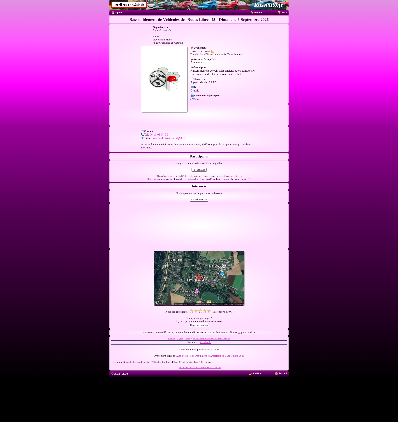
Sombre (256, 373)
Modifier (256, 12)
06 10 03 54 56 (159, 134)
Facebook (205, 342)
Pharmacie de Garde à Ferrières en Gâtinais (200, 367)
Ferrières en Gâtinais (129, 5)
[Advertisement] (199, 124)
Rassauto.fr (268, 4)
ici (239, 332)
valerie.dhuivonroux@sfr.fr (169, 138)
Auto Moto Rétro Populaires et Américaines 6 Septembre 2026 (210, 355)
